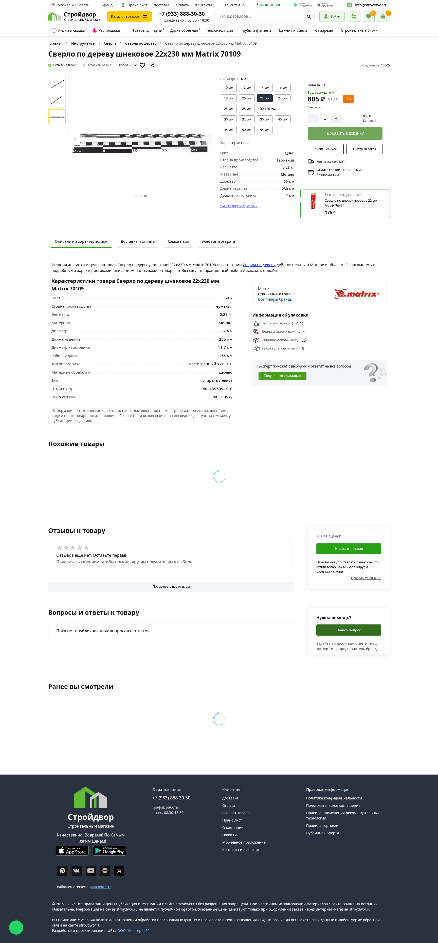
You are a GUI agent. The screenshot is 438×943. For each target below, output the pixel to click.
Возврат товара (236, 812)
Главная (56, 43)
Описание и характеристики (81, 241)
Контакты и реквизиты (242, 849)
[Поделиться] (152, 65)
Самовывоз (178, 241)
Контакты (203, 5)
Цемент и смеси (293, 30)
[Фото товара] (141, 139)
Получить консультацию (282, 376)
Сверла (110, 43)
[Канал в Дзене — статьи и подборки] (105, 871)
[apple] (325, 5)
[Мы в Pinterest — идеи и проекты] (62, 871)
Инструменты (83, 43)
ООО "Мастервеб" (133, 930)
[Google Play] (109, 853)
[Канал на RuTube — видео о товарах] (119, 871)
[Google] (303, 5)
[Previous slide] (75, 139)
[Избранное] (369, 16)
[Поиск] (308, 16)
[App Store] (72, 853)
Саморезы (324, 30)
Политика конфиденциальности (334, 798)
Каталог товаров (125, 16)
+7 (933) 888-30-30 (182, 13)
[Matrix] (351, 293)
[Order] (354, 16)
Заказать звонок (269, 5)
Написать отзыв (349, 548)
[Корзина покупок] (383, 16)
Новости (229, 834)
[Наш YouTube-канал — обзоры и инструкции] (91, 871)
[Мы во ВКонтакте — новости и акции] (76, 871)
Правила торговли (322, 825)
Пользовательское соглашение (333, 805)
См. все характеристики (239, 205)
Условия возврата (218, 241)
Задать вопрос (349, 630)
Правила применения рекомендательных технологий (342, 815)
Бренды (108, 5)
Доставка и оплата (138, 241)
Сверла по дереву (140, 43)
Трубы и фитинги (256, 30)
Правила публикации (366, 578)
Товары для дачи (147, 30)
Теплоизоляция (219, 30)
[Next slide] (207, 139)
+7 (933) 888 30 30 (171, 798)
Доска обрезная (184, 30)
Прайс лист (137, 5)
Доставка (162, 5)
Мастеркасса (101, 886)
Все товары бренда (275, 299)
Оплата (182, 5)
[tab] (136, 196)
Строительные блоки (359, 30)
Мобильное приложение (244, 842)
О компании (233, 827)
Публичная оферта (322, 832)
